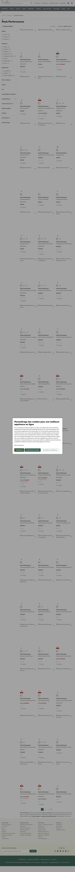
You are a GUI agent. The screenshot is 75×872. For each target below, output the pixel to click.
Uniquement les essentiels (32, 450)
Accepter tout (19, 450)
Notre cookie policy (19, 445)
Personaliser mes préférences (50, 450)
